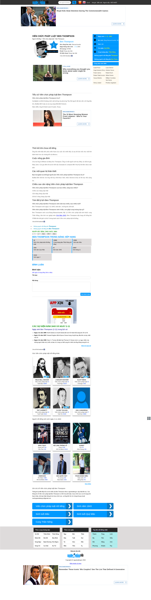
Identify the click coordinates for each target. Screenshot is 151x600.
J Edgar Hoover (62, 380)
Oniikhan (42, 476)
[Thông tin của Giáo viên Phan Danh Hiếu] (81, 473)
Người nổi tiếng (36, 39)
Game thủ (42, 447)
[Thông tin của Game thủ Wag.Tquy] (41, 443)
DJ (82, 447)
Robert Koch (109, 73)
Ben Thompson (59, 39)
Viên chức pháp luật (48, 39)
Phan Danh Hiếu (81, 476)
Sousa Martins (98, 78)
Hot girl (94, 2)
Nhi (94, 542)
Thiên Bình (47, 534)
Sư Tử (54, 546)
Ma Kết (46, 538)
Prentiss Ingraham (111, 82)
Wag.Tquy (42, 445)
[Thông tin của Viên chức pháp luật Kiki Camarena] (81, 408)
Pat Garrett (42, 410)
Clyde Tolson (61, 410)
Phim (62, 447)
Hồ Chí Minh (62, 449)
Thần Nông (112, 52)
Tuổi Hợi (81, 414)
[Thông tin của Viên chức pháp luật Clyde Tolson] (61, 408)
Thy (111, 546)
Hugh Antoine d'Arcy (99, 70)
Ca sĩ (88, 2)
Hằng (102, 542)
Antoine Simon (110, 70)
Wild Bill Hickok (42, 380)
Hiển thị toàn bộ (86, 345)
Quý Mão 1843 (61, 215)
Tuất (73, 538)
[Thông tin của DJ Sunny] (81, 443)
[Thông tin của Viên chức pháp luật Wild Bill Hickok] (41, 377)
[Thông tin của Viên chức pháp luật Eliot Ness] (81, 377)
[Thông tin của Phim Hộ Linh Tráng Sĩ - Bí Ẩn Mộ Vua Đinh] (61, 443)
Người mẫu (106, 2)
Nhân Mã (37, 538)
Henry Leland (97, 82)
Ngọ (65, 534)
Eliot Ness (81, 380)
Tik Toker (42, 478)
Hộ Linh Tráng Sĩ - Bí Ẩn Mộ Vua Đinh (61, 445)
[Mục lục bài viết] (149, 418)
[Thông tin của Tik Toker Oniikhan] (41, 473)
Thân (82, 534)
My (93, 538)
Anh (111, 542)
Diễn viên (99, 2)
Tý (64, 542)
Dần (82, 542)
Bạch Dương (47, 542)
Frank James (97, 73)
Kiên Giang (81, 449)
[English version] (84, 3)
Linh (111, 534)
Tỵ (81, 546)
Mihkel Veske (109, 75)
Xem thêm (88, 484)
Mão (65, 546)
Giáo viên (82, 478)
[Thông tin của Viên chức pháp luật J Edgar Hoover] (61, 377)
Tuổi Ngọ (62, 383)
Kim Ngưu (55, 542)
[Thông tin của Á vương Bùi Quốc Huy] (61, 473)
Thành (94, 534)
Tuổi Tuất (42, 414)
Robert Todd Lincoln (99, 75)
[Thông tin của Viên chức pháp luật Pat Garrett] (41, 408)
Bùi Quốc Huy (61, 476)
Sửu (73, 542)
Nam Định (61, 479)
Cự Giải (46, 546)
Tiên (102, 538)
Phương (95, 546)
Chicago (82, 383)
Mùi (73, 534)
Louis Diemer (109, 67)
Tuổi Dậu (42, 383)
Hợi (82, 538)
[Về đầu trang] (149, 598)
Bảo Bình (55, 538)
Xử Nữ (37, 534)
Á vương (62, 478)
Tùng (102, 534)
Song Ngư (38, 542)
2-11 (75, 46)
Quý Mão (107, 48)
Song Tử (37, 546)
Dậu (65, 538)
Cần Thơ (42, 449)
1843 (110, 36)
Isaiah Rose (97, 67)
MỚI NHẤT (114, 2)
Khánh (103, 546)
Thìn (73, 546)
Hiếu (111, 538)
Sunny (81, 445)
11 (107, 36)
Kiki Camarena (82, 410)
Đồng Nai (82, 479)
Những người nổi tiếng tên (45, 226)
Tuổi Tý (62, 414)
